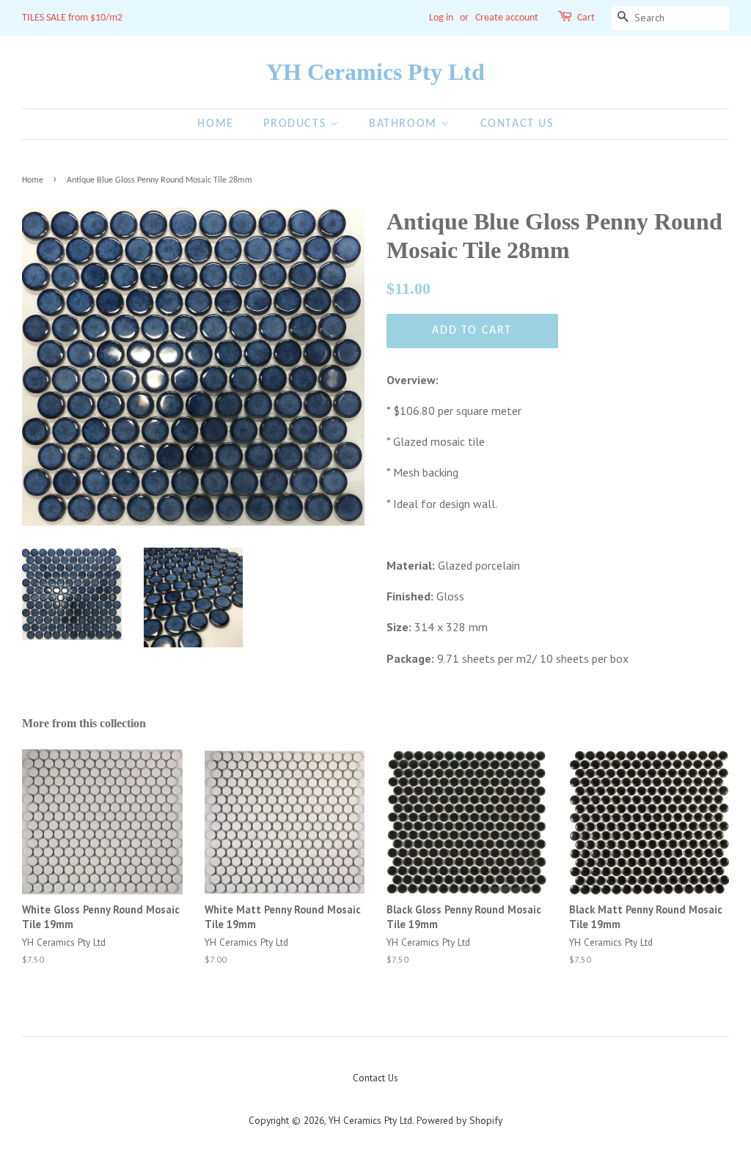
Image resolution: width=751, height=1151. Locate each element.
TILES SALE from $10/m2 (72, 17)
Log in (441, 17)
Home (215, 124)
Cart (586, 17)
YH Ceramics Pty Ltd (375, 72)
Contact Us (517, 124)
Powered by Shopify (459, 1120)
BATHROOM (405, 124)
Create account (506, 17)
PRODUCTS (296, 124)
